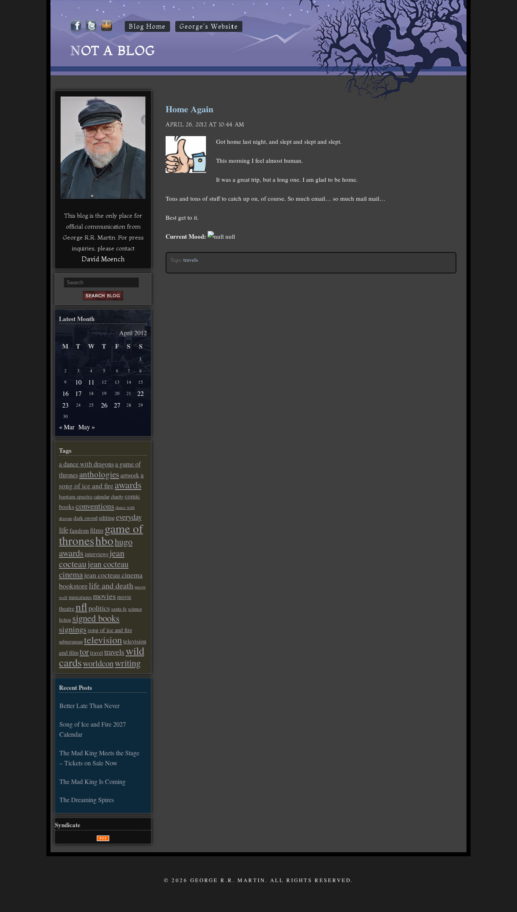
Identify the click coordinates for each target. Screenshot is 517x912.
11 (91, 382)
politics (99, 608)
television (103, 639)
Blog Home (147, 26)
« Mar (66, 426)
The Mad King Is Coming (92, 781)
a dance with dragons (86, 464)
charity (117, 496)
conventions (95, 505)
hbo (104, 540)
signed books (96, 618)
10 (78, 382)
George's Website (208, 26)
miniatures (80, 597)
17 (78, 393)
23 (65, 405)
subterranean (71, 642)
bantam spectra (75, 496)
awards (128, 484)
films (96, 530)
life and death (111, 585)
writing (128, 663)
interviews (96, 554)
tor (84, 651)
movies (104, 595)
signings (72, 629)
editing (107, 517)
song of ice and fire (110, 630)
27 (117, 405)
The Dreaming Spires (86, 799)
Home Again (189, 109)
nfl (81, 606)
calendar (101, 496)
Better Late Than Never (89, 705)
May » (86, 426)
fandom (79, 530)
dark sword (86, 517)
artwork (129, 475)
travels (190, 259)
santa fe (119, 608)
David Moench (103, 259)
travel (96, 652)
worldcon (98, 663)
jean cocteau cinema (93, 569)
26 (104, 405)
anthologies (99, 474)
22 (140, 393)
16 (65, 393)
